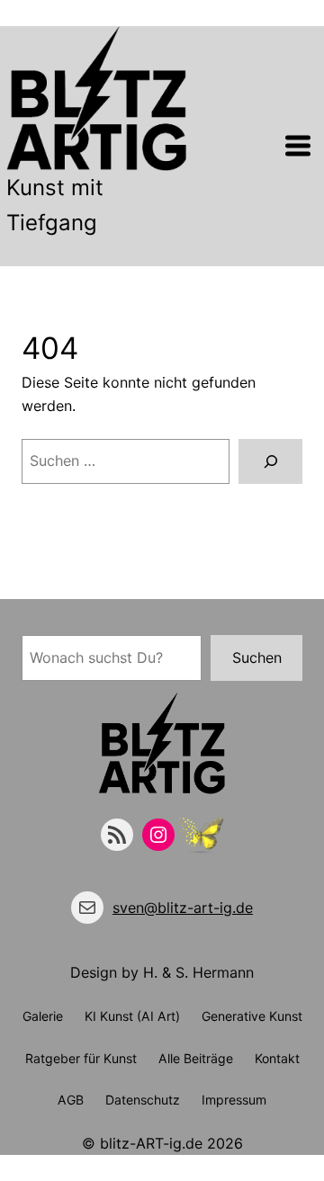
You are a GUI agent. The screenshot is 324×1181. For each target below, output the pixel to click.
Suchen (257, 658)
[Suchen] (270, 461)
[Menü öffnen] (298, 146)
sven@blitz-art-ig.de (182, 908)
